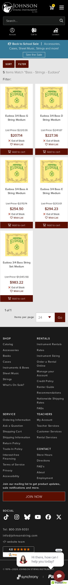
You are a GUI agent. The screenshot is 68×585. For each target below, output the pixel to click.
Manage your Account (45, 373)
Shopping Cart (12, 431)
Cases (7, 362)
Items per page (24, 317)
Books (7, 356)
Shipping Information (16, 437)
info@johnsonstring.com (20, 535)
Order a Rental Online (46, 364)
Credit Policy (45, 381)
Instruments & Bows (16, 367)
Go (60, 317)
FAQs (40, 408)
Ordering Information (16, 420)
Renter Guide (45, 387)
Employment (45, 478)
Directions (43, 460)
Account (12, 34)
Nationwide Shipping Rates (50, 400)
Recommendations (49, 393)
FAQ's (41, 466)
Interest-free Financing (11, 457)
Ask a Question (13, 426)
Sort (8, 64)
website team (15, 542)
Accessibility (11, 476)
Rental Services (47, 437)
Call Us (34, 34)
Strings (7, 379)
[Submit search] (61, 20)
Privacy (7, 470)
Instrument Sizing (48, 356)
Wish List (18, 144)
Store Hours (45, 455)
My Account (44, 420)
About (41, 472)
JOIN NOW (34, 496)
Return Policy (11, 443)
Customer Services (49, 431)
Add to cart (18, 152)
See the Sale (34, 54)
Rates (40, 350)
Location (55, 34)
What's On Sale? (13, 385)
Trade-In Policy (12, 449)
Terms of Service (14, 464)
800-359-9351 (19, 529)
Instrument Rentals (49, 344)
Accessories (11, 350)
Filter (22, 64)
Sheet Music (11, 373)
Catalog (8, 344)
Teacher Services (48, 426)
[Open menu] (61, 7)
